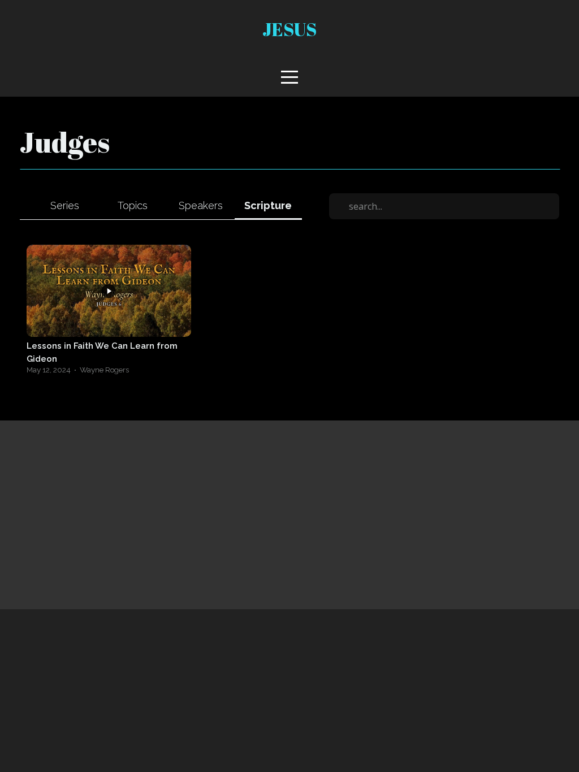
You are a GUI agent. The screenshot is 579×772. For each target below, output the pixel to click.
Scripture (268, 205)
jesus (289, 29)
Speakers (201, 205)
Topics (133, 205)
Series (64, 205)
